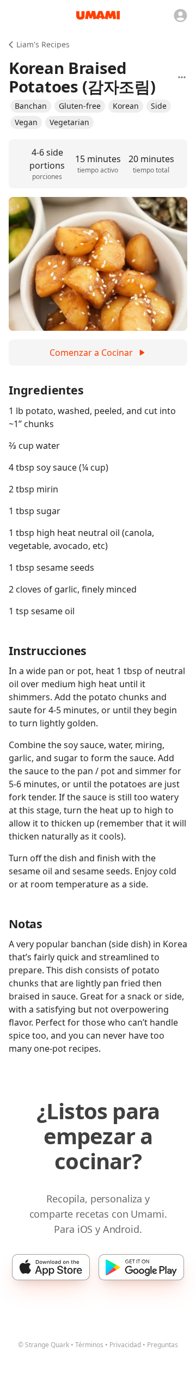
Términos (89, 1344)
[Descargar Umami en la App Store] (51, 1267)
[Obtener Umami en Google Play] (141, 1267)
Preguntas (162, 1344)
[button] (30, 106)
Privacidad (125, 1344)
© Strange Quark (43, 1344)
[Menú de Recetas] (182, 77)
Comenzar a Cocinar (91, 353)
